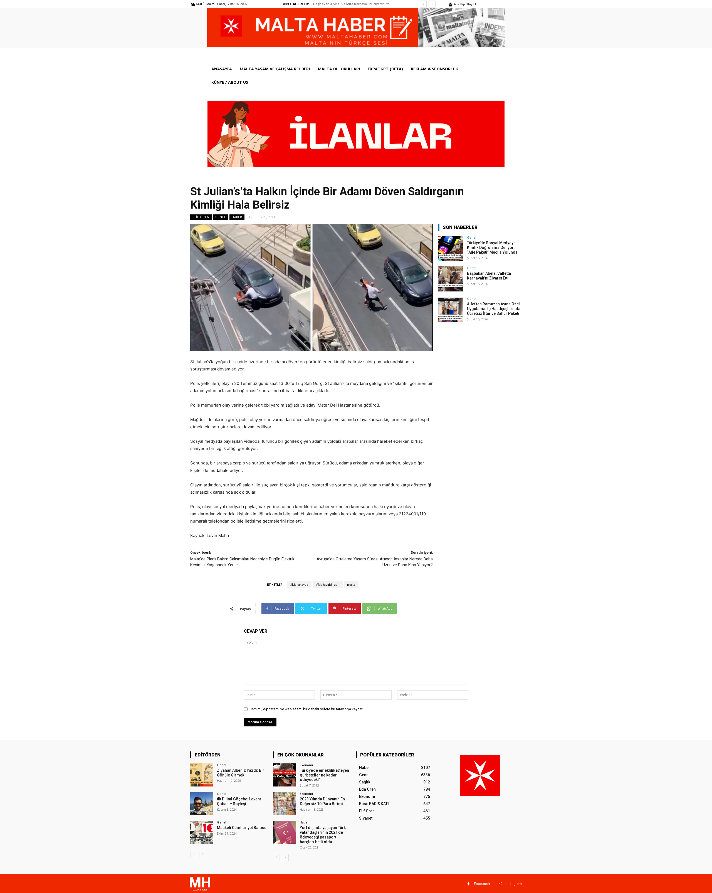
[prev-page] (193, 854)
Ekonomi (306, 764)
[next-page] (202, 854)
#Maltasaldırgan (327, 585)
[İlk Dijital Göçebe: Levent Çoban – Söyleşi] (201, 803)
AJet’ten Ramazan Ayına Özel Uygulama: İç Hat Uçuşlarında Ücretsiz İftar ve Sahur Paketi (493, 309)
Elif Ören (200, 217)
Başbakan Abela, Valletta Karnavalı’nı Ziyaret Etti (351, 4)
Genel (220, 217)
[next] (432, 4)
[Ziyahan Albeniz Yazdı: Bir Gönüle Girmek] (201, 774)
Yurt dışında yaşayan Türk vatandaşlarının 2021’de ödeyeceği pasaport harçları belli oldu (323, 834)
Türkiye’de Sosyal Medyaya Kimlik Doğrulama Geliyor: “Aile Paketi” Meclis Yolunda (492, 247)
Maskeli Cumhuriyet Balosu (241, 827)
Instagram (514, 884)
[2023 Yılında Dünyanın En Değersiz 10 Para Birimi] (284, 803)
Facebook (482, 884)
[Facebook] (468, 884)
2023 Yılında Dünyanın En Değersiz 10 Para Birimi (322, 801)
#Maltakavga (299, 585)
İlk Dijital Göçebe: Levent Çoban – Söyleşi (239, 801)
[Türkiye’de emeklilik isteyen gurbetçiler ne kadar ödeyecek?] (284, 774)
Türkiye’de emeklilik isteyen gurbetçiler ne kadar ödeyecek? (324, 775)
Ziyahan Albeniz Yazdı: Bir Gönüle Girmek (240, 772)
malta (351, 585)
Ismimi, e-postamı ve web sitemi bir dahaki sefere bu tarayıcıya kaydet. (307, 709)
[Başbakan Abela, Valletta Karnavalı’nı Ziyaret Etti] (450, 278)
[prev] (423, 4)
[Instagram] (500, 884)
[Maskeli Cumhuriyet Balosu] (201, 832)
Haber (237, 217)
